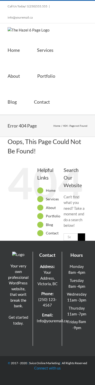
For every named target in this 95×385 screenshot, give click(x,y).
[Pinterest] (53, 332)
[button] (69, 102)
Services (52, 199)
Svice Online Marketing (44, 363)
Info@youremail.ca (52, 320)
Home (50, 190)
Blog (49, 224)
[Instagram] (47, 332)
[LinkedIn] (44, 340)
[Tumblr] (50, 340)
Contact (52, 233)
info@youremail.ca (20, 17)
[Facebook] (40, 332)
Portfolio (53, 216)
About (51, 207)
